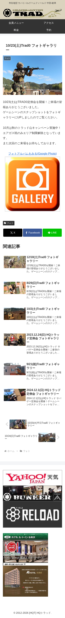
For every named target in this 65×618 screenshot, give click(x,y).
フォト (10, 223)
